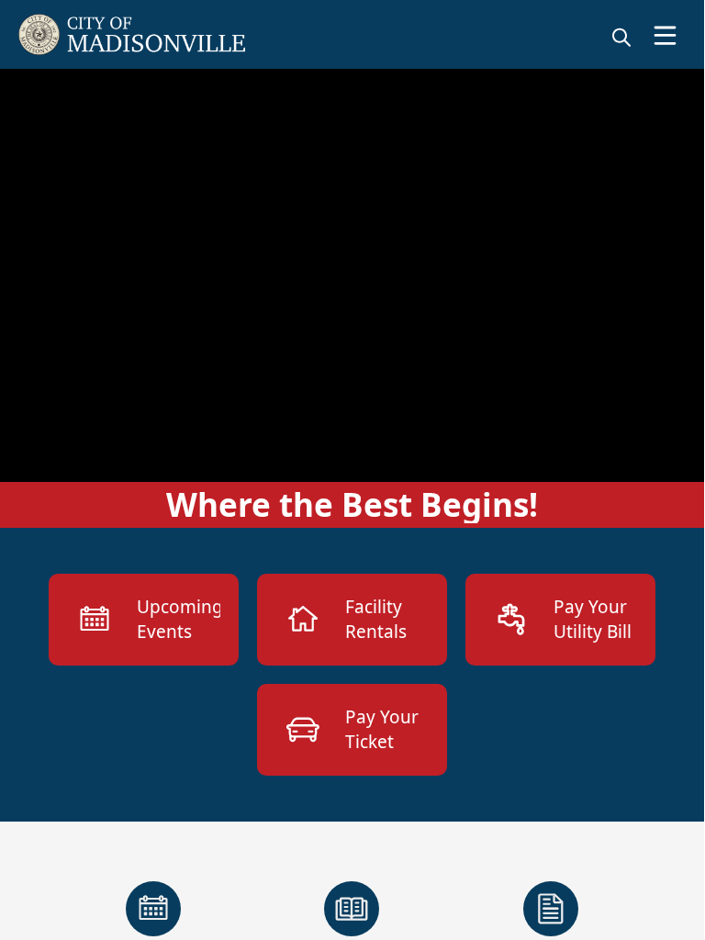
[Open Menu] (665, 35)
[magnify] (621, 36)
